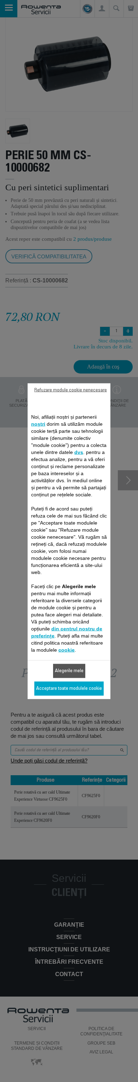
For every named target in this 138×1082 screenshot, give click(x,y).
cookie (66, 649)
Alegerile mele (69, 670)
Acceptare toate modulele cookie (69, 688)
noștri (38, 423)
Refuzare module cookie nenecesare (70, 390)
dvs (78, 452)
